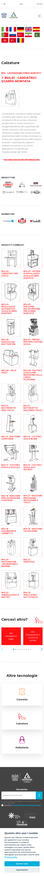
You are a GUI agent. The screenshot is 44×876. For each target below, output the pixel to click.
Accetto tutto (22, 864)
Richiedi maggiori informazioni (21, 159)
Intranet (40, 4)
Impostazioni (22, 870)
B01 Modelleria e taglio (11, 636)
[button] (2, 649)
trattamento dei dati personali (27, 805)
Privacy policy (10, 857)
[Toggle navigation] (39, 16)
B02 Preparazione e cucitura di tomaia (33, 636)
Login (21, 4)
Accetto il (22, 805)
